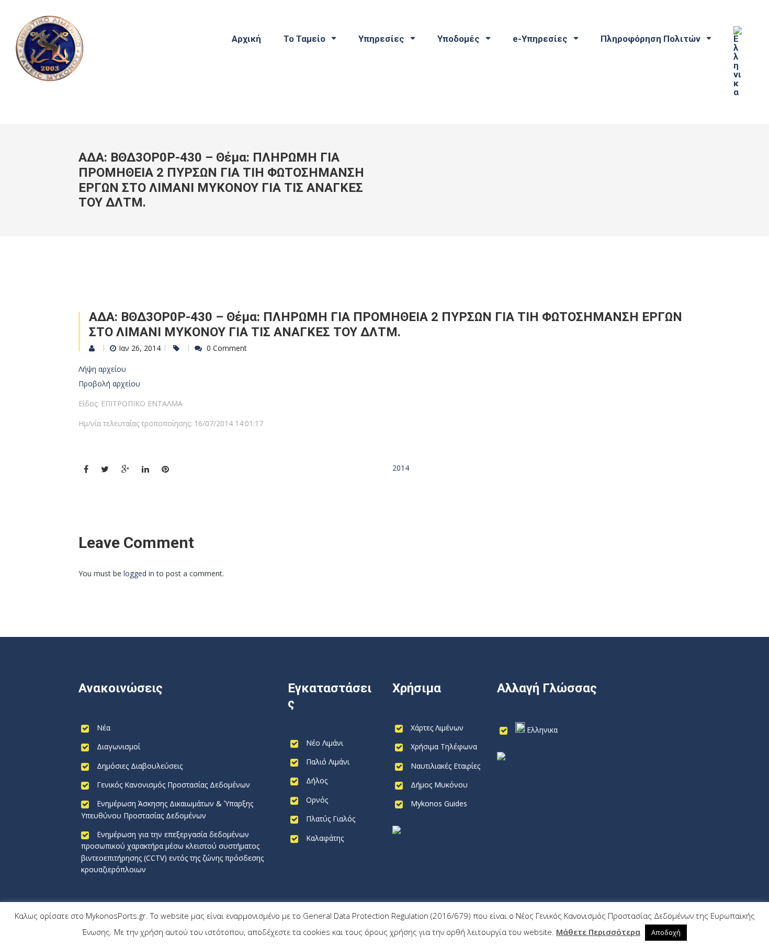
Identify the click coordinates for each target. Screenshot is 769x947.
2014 (400, 468)
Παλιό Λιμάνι (327, 762)
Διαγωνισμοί (118, 746)
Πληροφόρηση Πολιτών (650, 38)
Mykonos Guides (439, 803)
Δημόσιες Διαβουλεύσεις (140, 766)
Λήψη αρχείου (102, 369)
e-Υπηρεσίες (540, 38)
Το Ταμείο (304, 38)
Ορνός (317, 800)
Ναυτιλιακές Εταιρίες (445, 766)
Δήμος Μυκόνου (439, 785)
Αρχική (246, 38)
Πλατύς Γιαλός (330, 819)
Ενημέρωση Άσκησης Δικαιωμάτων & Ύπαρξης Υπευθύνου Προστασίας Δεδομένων (167, 809)
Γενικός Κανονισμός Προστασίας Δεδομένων (173, 785)
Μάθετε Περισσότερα (598, 932)
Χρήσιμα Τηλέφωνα (444, 746)
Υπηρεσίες (381, 38)
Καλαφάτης (325, 838)
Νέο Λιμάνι (324, 743)
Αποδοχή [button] (666, 932)
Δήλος (316, 780)
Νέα (103, 728)
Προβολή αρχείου (109, 384)
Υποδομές (458, 38)
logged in (138, 573)
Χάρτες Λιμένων (437, 728)
